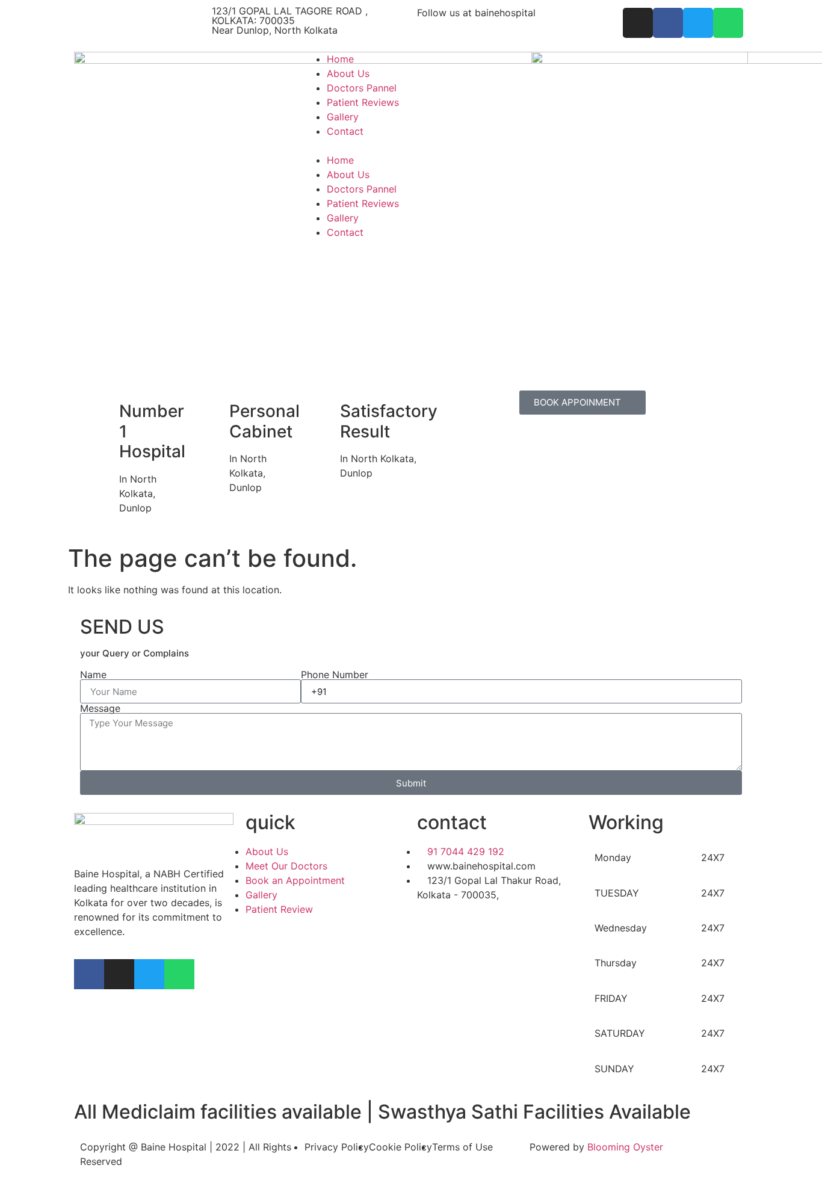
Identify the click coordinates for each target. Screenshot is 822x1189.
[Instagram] (119, 974)
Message (100, 708)
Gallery (343, 117)
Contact (345, 131)
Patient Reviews (363, 102)
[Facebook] (89, 974)
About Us (348, 73)
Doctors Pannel (362, 88)
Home (340, 59)
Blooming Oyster (625, 1147)
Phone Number (334, 674)
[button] (411, 145)
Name (93, 674)
